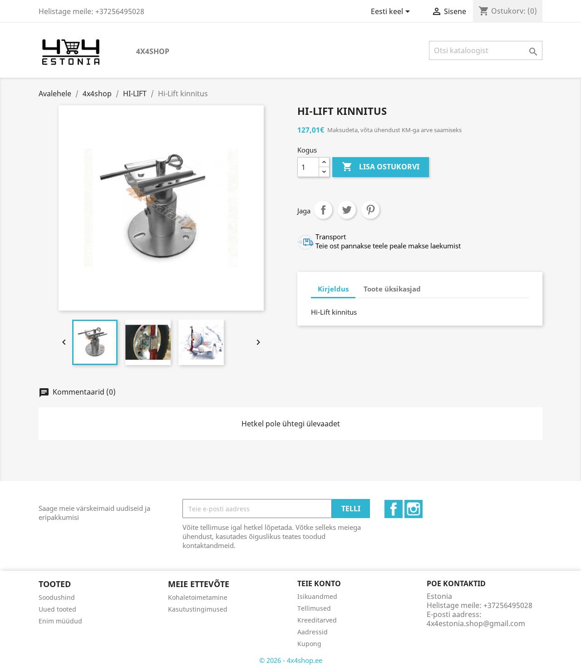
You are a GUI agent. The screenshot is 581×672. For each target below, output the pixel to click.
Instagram (413, 509)
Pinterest (370, 210)
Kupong (309, 643)
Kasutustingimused (197, 609)
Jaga (323, 210)
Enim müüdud (60, 621)
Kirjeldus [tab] (333, 288)
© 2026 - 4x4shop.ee (290, 660)
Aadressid (312, 632)
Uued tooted (57, 609)
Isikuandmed (317, 596)
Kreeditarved (317, 620)
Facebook (393, 509)
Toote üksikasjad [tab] (392, 288)
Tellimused (314, 608)
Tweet (347, 210)
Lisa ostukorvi (380, 166)
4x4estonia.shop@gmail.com (476, 623)
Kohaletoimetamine (197, 597)
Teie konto (319, 583)
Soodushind (57, 597)
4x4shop (152, 51)
